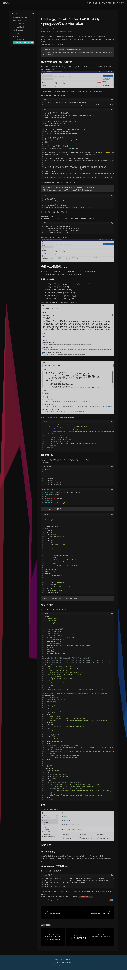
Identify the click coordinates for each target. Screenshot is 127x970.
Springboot (51, 900)
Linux (43, 900)
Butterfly (68, 962)
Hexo (60, 962)
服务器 (59, 29)
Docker (59, 900)
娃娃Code (7, 3)
